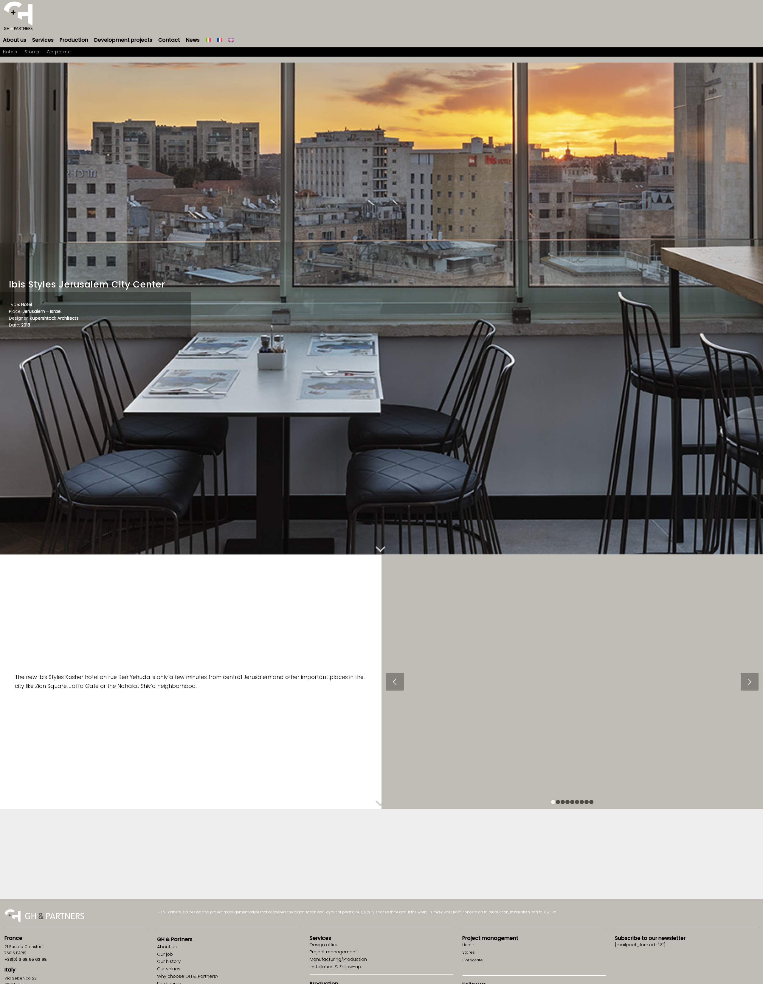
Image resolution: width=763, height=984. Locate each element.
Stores (468, 952)
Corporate (472, 960)
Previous (395, 682)
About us (167, 946)
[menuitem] (14, 39)
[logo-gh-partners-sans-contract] (18, 16)
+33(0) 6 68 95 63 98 (25, 959)
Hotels (468, 945)
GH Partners (175, 939)
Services (320, 938)
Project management (490, 938)
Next (750, 682)
